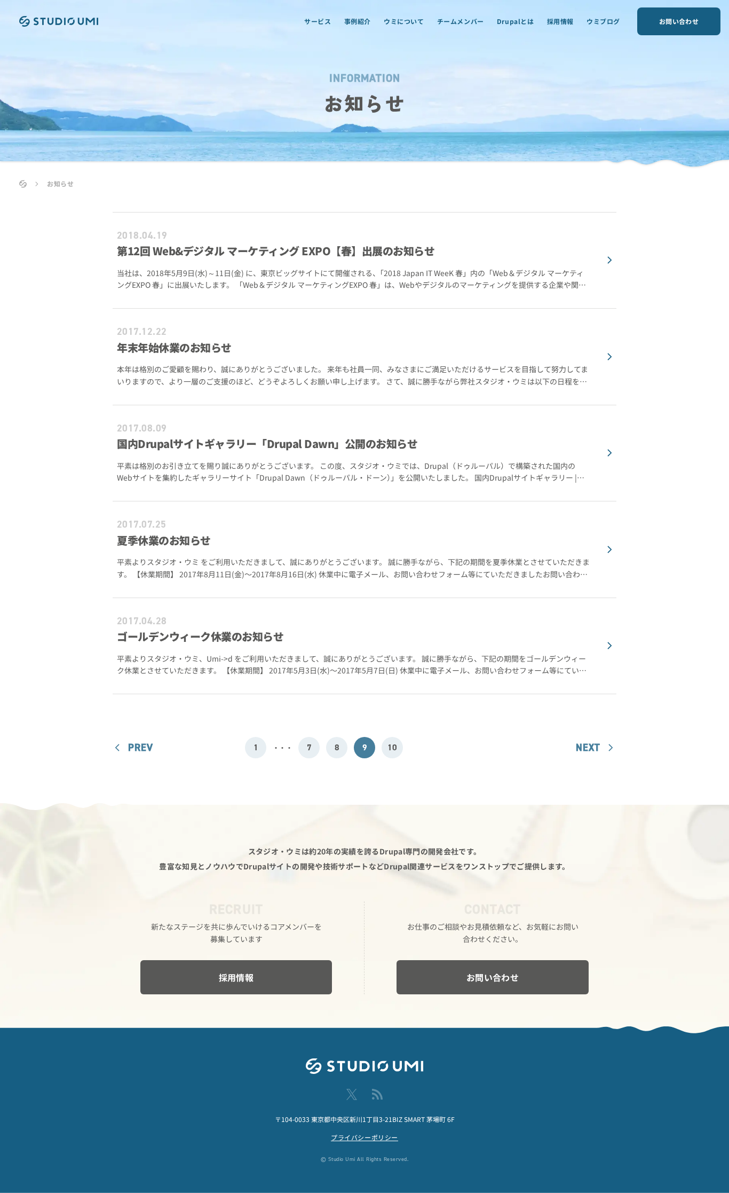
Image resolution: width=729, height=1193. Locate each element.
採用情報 (560, 21)
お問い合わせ (679, 21)
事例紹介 (357, 21)
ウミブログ (603, 21)
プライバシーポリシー (364, 1137)
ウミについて (404, 21)
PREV (140, 747)
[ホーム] (23, 184)
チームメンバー (460, 21)
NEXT (588, 747)
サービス (317, 21)
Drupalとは (515, 21)
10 (392, 747)
